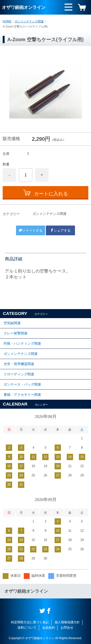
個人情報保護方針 (67, 622)
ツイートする (32, 230)
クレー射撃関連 (15, 333)
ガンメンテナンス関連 (29, 21)
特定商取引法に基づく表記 (30, 622)
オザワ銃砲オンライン (24, 7)
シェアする (62, 230)
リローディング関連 (19, 374)
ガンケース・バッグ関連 (22, 384)
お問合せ (67, 627)
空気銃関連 (12, 323)
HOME (7, 21)
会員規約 (48, 627)
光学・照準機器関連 (19, 364)
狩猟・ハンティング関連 (22, 343)
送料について (26, 627)
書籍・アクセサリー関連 (22, 395)
